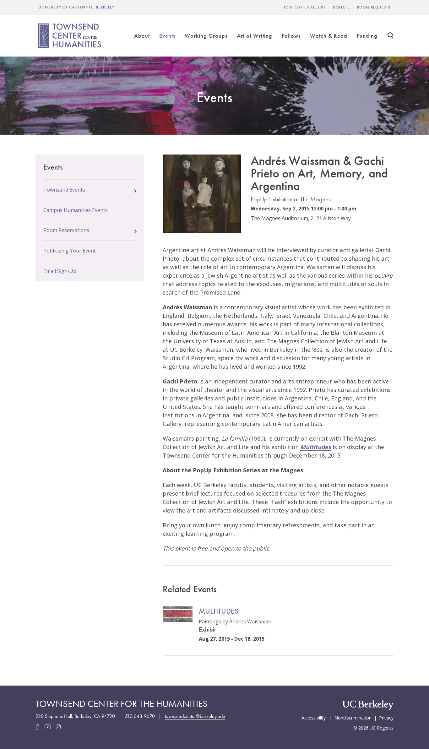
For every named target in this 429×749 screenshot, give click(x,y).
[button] (135, 189)
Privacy (386, 717)
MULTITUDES (218, 611)
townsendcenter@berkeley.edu (195, 716)
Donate (341, 7)
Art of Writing (254, 35)
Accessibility (313, 717)
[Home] (70, 35)
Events (167, 35)
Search (390, 35)
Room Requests (373, 7)
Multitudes (315, 447)
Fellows (291, 35)
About (142, 35)
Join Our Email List (304, 7)
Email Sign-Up (59, 271)
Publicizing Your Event (69, 250)
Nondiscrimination (353, 717)
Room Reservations (66, 230)
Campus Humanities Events (75, 210)
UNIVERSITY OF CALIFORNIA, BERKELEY (77, 7)
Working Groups (206, 35)
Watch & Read (328, 35)
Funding (367, 35)
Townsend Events (64, 189)
